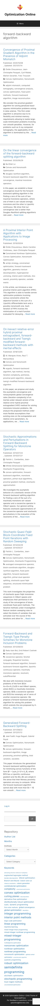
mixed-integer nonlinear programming (19, 932)
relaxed (28, 378)
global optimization (13, 910)
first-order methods (11, 907)
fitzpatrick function (21, 660)
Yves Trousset (24, 76)
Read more (18, 215)
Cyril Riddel (26, 73)
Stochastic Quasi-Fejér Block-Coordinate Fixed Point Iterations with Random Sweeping (17, 536)
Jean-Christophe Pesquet (24, 250)
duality (6, 904)
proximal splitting (21, 755)
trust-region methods (13, 982)
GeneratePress (20, 998)
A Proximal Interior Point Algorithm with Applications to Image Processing (18, 235)
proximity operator (17, 279)
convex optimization (11, 92)
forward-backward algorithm (15, 177)
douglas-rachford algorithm (17, 174)
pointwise (25, 375)
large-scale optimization (13, 921)
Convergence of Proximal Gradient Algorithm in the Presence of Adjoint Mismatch (19, 54)
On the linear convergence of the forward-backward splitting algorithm (19, 153)
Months (8, 841)
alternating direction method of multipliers (15, 872)
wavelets (15, 759)
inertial (27, 372)
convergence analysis (23, 89)
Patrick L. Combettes (15, 459)
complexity (9, 889)
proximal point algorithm (13, 378)
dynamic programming (19, 904)
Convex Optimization (14, 79)
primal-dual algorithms (22, 479)
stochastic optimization (13, 975)
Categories (9, 856)
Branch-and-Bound (11, 881)
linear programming (14, 923)
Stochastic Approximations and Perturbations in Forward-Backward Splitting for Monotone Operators (19, 443)
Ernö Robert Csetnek (28, 650)
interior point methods (21, 276)
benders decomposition (11, 878)
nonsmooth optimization (14, 954)
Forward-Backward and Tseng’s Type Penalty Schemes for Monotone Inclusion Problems (17, 638)
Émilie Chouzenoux (14, 69)
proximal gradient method (14, 482)
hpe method (17, 372)
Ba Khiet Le (10, 164)
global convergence (27, 907)
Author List (9, 836)
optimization (8, 957)
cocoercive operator (14, 657)
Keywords (9, 868)
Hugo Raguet (21, 736)
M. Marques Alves (13, 355)
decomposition (24, 896)
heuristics (25, 910)
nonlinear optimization (14, 948)
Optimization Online (20, 14)
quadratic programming (12, 960)
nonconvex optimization (16, 945)
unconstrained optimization (12, 985)
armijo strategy (12, 263)
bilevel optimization (27, 878)
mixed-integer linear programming (16, 929)
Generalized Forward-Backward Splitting (16, 724)
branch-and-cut (26, 881)
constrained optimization (23, 889)
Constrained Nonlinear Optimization (21, 253)
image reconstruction (21, 98)
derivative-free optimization (15, 899)
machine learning (11, 927)
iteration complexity (11, 375)
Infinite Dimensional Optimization (20, 466)
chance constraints (10, 883)
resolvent (24, 673)
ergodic (9, 368)
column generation (23, 883)
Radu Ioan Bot (12, 650)
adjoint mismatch (13, 85)
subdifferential (9, 676)
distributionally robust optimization (19, 902)
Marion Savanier (10, 76)
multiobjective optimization (12, 943)
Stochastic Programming (13, 469)
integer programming (17, 913)
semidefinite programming (14, 969)
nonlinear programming (15, 951)
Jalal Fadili (10, 736)
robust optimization (16, 963)
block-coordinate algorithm (14, 567)
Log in (6, 806)
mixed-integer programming (12, 937)
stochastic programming (18, 978)
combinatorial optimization (15, 886)
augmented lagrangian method (16, 875)
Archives (8, 846)
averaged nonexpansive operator (20, 564)
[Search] (32, 818)
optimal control (30, 954)
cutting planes (11, 896)
